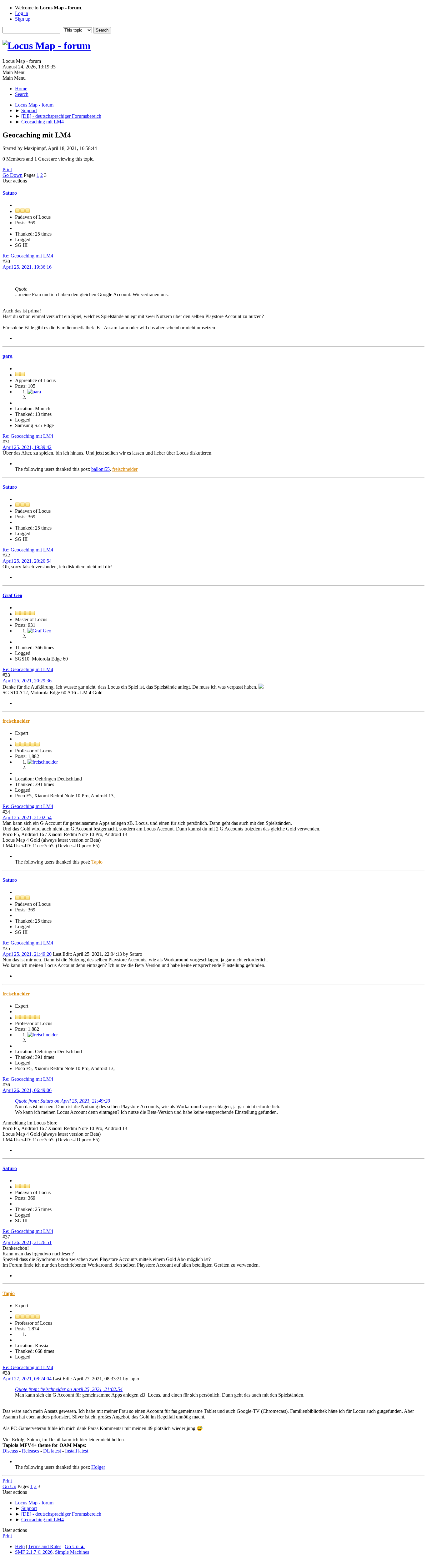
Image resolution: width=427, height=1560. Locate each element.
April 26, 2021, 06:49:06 (27, 1090)
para (8, 356)
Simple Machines (72, 1552)
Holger (98, 1467)
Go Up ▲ (75, 1546)
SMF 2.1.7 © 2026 (34, 1552)
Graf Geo (12, 595)
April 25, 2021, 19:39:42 (27, 447)
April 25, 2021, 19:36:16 (27, 267)
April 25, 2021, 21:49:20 (27, 954)
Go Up (9, 1486)
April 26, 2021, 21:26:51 (27, 1242)
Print (7, 169)
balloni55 (100, 469)
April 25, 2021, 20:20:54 (27, 561)
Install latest (76, 1450)
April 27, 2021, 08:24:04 (27, 1378)
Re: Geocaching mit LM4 (28, 255)
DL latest (52, 1450)
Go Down (13, 175)
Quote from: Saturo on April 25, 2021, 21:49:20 (62, 1101)
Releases (30, 1450)
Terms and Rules (44, 1546)
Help (20, 1546)
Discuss (10, 1450)
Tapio (97, 862)
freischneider (125, 469)
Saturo (10, 193)
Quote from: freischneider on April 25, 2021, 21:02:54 (69, 1389)
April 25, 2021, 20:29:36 (27, 680)
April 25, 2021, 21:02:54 (27, 817)
